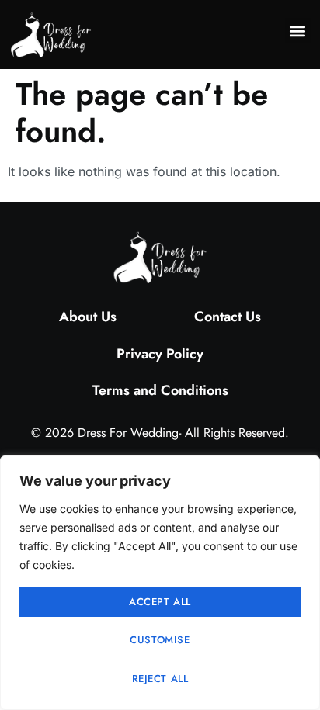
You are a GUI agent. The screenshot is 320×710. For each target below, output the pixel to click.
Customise (160, 639)
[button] (298, 30)
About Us (88, 317)
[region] (160, 582)
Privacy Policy (160, 354)
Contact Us (227, 317)
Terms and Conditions (160, 390)
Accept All (160, 601)
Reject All (160, 678)
